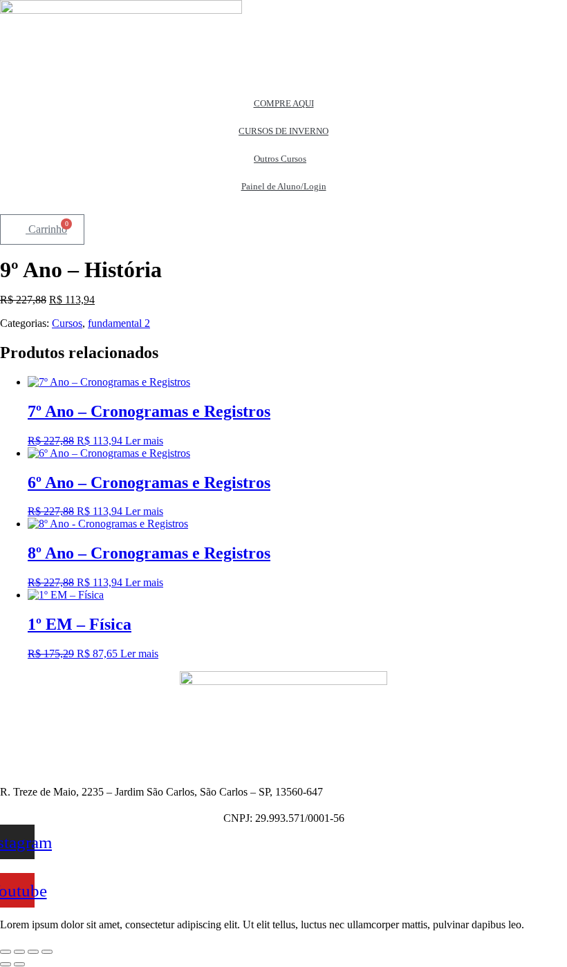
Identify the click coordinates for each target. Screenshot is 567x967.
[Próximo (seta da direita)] (19, 964)
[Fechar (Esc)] (47, 952)
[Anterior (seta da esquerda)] (5, 964)
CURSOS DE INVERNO (283, 131)
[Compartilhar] (33, 952)
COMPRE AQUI (284, 103)
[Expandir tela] (19, 952)
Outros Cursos (280, 158)
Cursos (67, 323)
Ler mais (144, 441)
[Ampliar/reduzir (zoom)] (5, 952)
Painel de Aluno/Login (283, 186)
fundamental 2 (119, 323)
